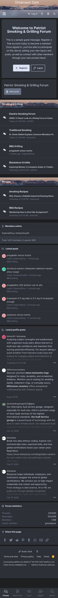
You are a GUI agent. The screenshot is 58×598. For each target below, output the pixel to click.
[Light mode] (42, 14)
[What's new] (48, 14)
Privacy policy (27, 556)
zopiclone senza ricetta (18, 314)
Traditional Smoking (20, 130)
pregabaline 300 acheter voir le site (25, 285)
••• (54, 362)
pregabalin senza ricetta (20, 150)
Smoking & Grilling (12, 104)
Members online (13, 226)
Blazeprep (12, 474)
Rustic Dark (26, 551)
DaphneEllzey (28, 154)
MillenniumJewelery (16, 369)
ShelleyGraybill (22, 233)
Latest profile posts (15, 329)
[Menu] (54, 4)
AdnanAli (34, 215)
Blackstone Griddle (19, 162)
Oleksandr (34, 199)
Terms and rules (11, 556)
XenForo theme (37, 565)
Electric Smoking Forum (22, 113)
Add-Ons (8, 565)
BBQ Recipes (16, 207)
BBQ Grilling (16, 146)
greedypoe (50, 523)
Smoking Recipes (18, 191)
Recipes (6, 181)
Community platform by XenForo (29, 562)
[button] (4, 14)
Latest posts (12, 248)
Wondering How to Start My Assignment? (28, 212)
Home (46, 556)
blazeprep (21, 336)
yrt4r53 (30, 121)
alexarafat (30, 137)
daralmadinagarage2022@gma (20, 403)
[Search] (54, 14)
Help (39, 556)
